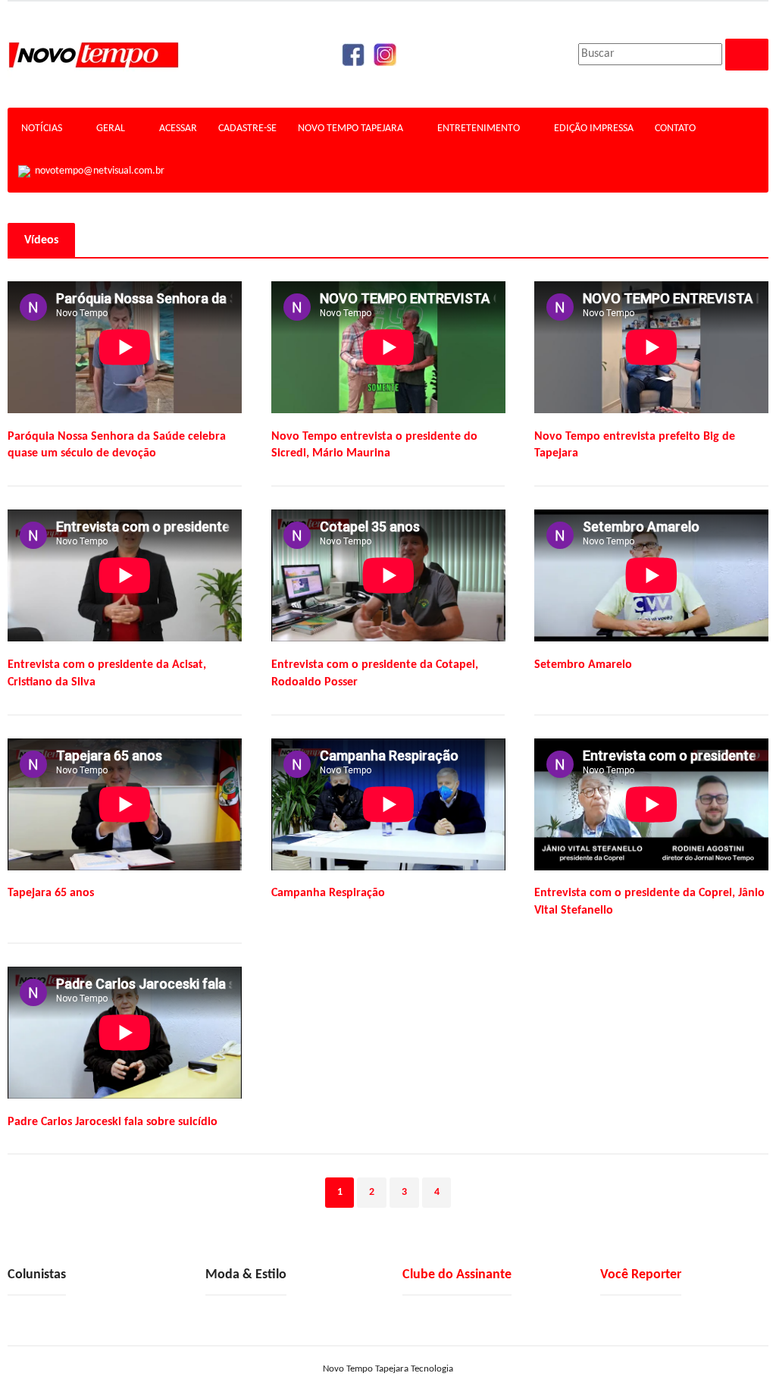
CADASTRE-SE (247, 128)
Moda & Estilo (245, 1275)
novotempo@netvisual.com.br (97, 171)
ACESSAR (178, 128)
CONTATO (675, 128)
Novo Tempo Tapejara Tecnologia (388, 1369)
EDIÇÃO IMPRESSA (594, 128)
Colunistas (37, 1275)
